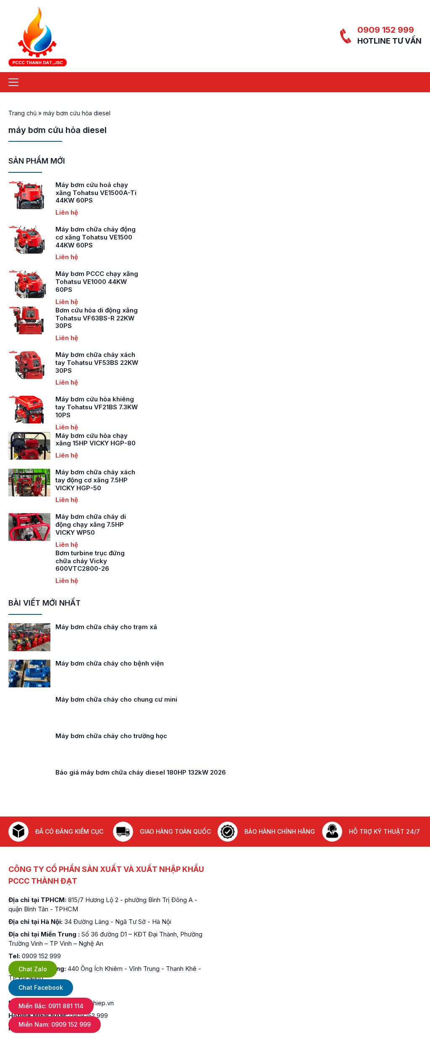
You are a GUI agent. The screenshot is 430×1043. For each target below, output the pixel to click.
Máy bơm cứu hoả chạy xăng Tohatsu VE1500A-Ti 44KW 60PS (64, 193)
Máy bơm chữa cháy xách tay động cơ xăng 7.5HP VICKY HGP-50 (64, 480)
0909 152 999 (385, 30)
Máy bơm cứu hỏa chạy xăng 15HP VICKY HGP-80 (64, 439)
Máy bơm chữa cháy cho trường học (111, 736)
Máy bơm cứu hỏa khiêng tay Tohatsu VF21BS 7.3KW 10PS (65, 407)
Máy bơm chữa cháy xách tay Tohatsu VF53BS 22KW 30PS (65, 363)
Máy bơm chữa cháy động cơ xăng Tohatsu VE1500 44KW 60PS (64, 237)
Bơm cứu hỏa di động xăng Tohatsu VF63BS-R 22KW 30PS (65, 318)
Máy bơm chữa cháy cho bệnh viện (109, 663)
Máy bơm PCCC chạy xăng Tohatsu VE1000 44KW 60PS (65, 282)
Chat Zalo (32, 969)
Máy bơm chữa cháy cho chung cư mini (116, 699)
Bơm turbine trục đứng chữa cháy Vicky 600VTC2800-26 (59, 561)
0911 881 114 (51, 1005)
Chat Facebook (40, 987)
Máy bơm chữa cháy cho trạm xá (106, 627)
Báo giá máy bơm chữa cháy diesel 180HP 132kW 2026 (140, 772)
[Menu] (13, 82)
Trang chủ (22, 113)
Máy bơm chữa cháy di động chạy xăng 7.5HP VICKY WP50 (59, 524)
